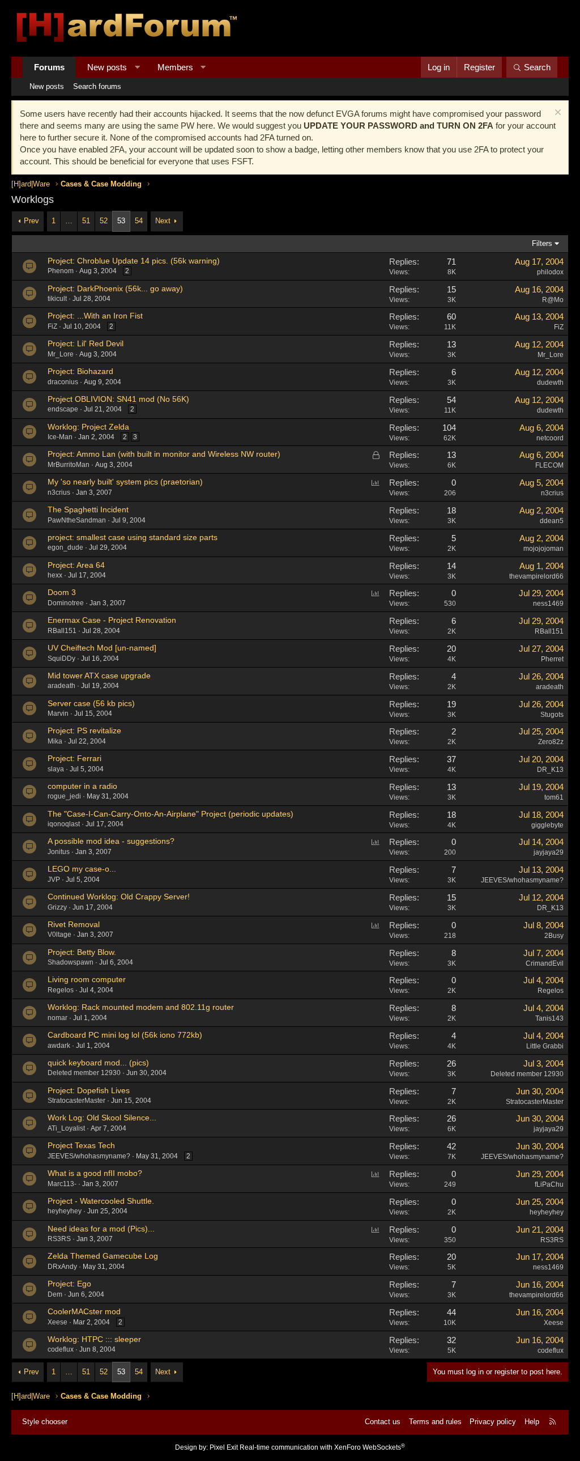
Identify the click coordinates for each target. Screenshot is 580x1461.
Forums (49, 67)
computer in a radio (82, 786)
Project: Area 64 (76, 565)
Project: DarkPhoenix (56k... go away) (115, 288)
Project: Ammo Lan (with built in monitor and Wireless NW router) (164, 453)
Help (531, 1421)
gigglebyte (547, 825)
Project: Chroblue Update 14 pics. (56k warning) (134, 260)
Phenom (61, 271)
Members (175, 67)
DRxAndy (62, 1267)
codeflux (61, 1349)
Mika (55, 741)
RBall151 (62, 631)
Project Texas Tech (81, 1145)
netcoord (550, 438)
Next (162, 220)
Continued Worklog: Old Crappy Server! (119, 896)
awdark (59, 1046)
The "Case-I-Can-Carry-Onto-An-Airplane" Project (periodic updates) (170, 813)
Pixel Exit (224, 1447)
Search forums (97, 86)
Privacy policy (493, 1421)
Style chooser (44, 1421)
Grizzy (57, 907)
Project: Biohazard (80, 371)
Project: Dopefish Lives (89, 1090)
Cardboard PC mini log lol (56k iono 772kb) (125, 1034)
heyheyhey (65, 1211)
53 (121, 220)
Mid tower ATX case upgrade (99, 675)
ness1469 (548, 1267)
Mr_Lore (61, 354)
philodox (550, 272)
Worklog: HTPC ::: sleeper (94, 1339)
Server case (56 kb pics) (91, 703)
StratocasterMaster (76, 1101)
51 (86, 220)
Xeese (57, 1322)
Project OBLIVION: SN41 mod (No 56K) (118, 399)
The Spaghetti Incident (88, 509)
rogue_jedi (64, 796)
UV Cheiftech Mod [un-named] (102, 647)
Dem (55, 1294)
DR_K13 (550, 770)
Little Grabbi (545, 1046)
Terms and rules (435, 1421)
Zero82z (551, 742)
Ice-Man (60, 437)
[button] (137, 67)
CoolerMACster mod (84, 1311)
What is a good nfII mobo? (95, 1173)
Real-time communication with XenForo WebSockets (322, 1447)
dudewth (550, 383)
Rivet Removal (74, 924)
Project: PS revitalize (84, 730)
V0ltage (59, 934)
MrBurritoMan (68, 465)
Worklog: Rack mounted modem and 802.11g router (141, 1007)
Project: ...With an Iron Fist (95, 315)
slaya (56, 769)
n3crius (59, 492)
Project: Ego (69, 1283)
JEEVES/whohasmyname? (522, 880)
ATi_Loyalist (66, 1128)
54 (139, 220)
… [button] (68, 220)
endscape (63, 409)
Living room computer (87, 979)
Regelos (61, 990)
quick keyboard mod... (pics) (98, 1062)
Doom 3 (62, 592)
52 (104, 220)
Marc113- (62, 1184)
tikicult (57, 299)
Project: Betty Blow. (82, 952)
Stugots (552, 715)
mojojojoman (543, 549)
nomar (57, 1018)
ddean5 (552, 521)
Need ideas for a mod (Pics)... (101, 1228)
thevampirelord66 (536, 576)
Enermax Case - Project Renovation (112, 620)
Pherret (552, 659)
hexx (55, 575)
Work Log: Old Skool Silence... (102, 1117)
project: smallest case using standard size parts (133, 537)
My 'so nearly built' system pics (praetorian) (125, 481)
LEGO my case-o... (82, 868)
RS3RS (59, 1239)
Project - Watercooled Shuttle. (101, 1200)
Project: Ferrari (74, 758)
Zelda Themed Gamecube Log (103, 1255)
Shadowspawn (70, 962)
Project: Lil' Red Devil (85, 343)
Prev (31, 220)
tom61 (554, 797)
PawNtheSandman (77, 520)
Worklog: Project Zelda (88, 426)
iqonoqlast (64, 824)
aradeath (61, 686)
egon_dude (65, 547)
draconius (63, 382)
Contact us (382, 1421)
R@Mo (553, 300)
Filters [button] (542, 243)
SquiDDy (61, 658)
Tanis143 (549, 1018)
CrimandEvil (545, 963)
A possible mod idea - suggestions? (111, 841)
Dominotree (66, 603)
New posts (107, 67)
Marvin (58, 713)
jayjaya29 (549, 1129)
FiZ (52, 326)
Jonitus (59, 852)
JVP (54, 880)
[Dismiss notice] (556, 114)
